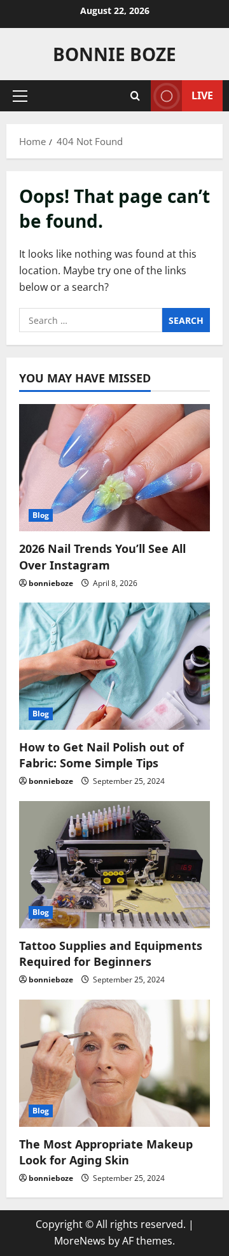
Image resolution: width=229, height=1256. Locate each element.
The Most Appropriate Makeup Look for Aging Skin (106, 1152)
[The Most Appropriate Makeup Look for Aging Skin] (114, 1063)
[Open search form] (135, 95)
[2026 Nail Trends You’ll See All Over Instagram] (114, 467)
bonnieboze (51, 583)
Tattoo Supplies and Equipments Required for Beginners (110, 953)
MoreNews (80, 1241)
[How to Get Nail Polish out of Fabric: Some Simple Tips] (114, 666)
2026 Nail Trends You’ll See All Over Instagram (102, 556)
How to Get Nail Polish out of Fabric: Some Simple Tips (101, 755)
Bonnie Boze (114, 54)
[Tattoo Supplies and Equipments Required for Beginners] (114, 864)
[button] (20, 96)
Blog (40, 515)
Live (202, 95)
